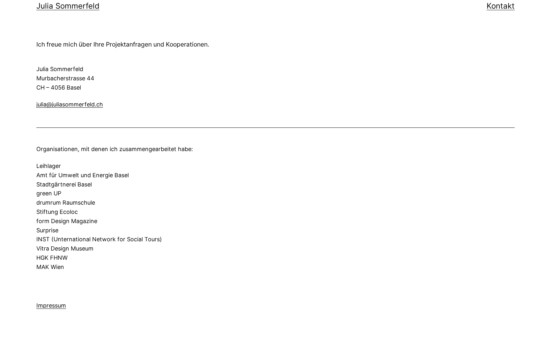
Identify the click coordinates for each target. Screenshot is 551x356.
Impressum (51, 305)
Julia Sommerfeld (67, 6)
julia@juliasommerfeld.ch (69, 104)
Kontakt (501, 6)
